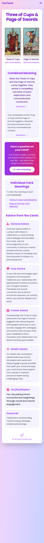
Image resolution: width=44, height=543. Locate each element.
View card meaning (13, 62)
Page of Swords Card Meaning (19, 205)
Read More (20, 106)
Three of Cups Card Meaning (23, 199)
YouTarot (7, 3)
